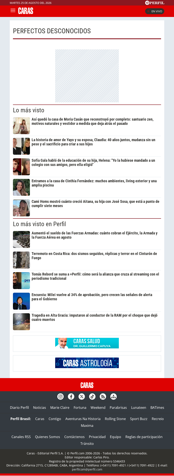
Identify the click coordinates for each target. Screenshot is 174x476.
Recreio (158, 418)
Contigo (55, 418)
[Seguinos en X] (82, 396)
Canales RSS (21, 436)
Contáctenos (74, 436)
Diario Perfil (19, 407)
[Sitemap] (113, 396)
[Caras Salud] (87, 347)
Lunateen (138, 407)
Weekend (98, 407)
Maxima (87, 425)
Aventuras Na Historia (83, 418)
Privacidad (97, 436)
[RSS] (103, 396)
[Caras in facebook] (71, 396)
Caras (39, 418)
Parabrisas (118, 407)
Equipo (115, 436)
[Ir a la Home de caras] (25, 12)
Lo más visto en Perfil (39, 224)
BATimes (157, 407)
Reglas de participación (144, 436)
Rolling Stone (115, 418)
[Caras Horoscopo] (87, 367)
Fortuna (80, 407)
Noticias (39, 407)
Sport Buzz (138, 418)
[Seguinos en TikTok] (92, 396)
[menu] (13, 11)
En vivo (157, 11)
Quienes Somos (47, 436)
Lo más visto (28, 110)
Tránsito (87, 443)
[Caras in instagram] (60, 396)
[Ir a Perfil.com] (154, 3)
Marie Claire (59, 407)
